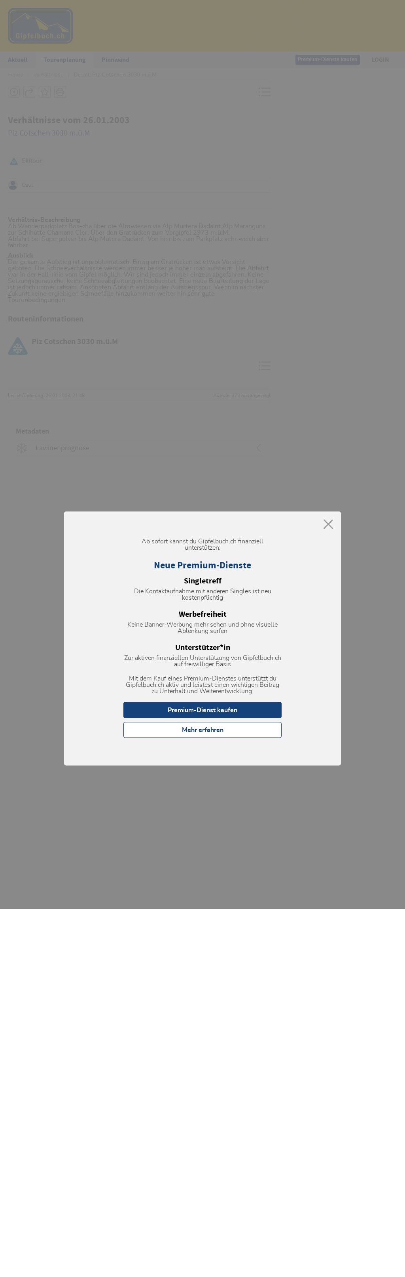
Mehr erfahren (202, 730)
